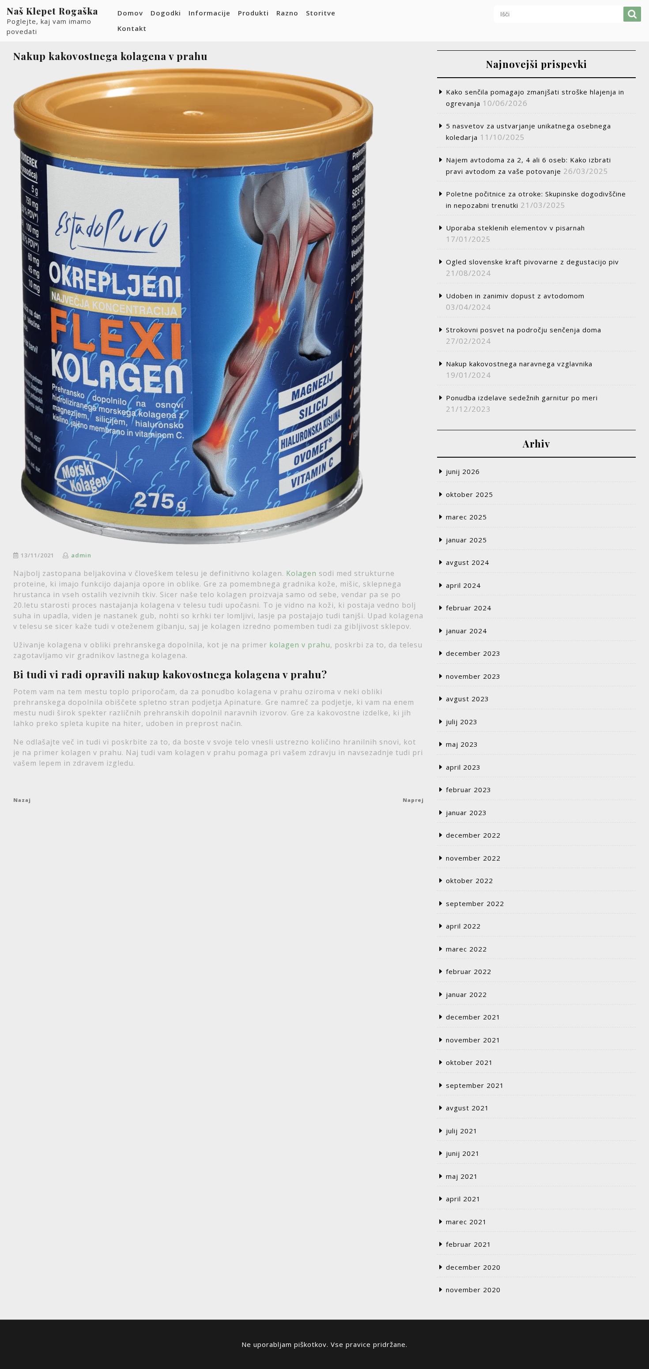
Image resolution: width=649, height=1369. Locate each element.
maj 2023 (462, 744)
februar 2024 (468, 607)
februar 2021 (468, 1244)
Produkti (253, 12)
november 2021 (473, 1039)
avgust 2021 (467, 1107)
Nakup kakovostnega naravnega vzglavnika (519, 363)
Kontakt (132, 28)
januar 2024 (466, 630)
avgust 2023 (467, 698)
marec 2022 (466, 948)
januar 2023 (466, 812)
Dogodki (166, 12)
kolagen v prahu (299, 645)
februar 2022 (468, 971)
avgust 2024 (467, 562)
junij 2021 (463, 1153)
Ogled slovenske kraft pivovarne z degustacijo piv (532, 261)
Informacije (209, 12)
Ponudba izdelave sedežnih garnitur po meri (522, 397)
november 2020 (473, 1289)
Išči (632, 14)
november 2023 (473, 676)
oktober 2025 (469, 494)
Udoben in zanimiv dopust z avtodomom (515, 295)
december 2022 (473, 835)
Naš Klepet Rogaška (52, 11)
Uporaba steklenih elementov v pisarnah (515, 227)
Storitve (321, 12)
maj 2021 (462, 1176)
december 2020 (473, 1267)
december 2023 (473, 653)
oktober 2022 (469, 880)
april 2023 (463, 767)
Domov (130, 12)
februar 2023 (468, 789)
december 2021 (473, 1016)
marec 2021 (466, 1221)
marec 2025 (466, 516)
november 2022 (473, 858)
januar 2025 (466, 539)
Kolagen (301, 573)
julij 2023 (462, 721)
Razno (287, 12)
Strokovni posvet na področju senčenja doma (523, 329)
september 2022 (475, 903)
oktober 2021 (469, 1062)
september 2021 (475, 1085)
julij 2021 (462, 1130)
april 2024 (463, 585)
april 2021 (463, 1198)
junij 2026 (463, 471)
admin (81, 555)
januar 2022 (466, 994)
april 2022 (463, 925)
